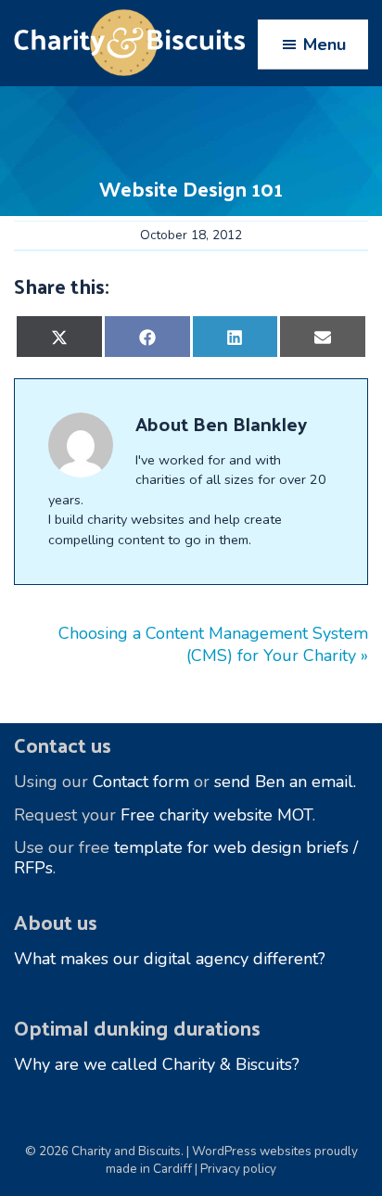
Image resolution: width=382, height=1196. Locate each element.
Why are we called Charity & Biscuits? (156, 1064)
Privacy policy (238, 1168)
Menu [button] (324, 44)
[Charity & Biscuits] (191, 42)
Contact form (141, 781)
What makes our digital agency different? (169, 959)
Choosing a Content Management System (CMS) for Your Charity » (213, 645)
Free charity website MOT (216, 815)
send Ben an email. (285, 781)
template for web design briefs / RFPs (186, 857)
